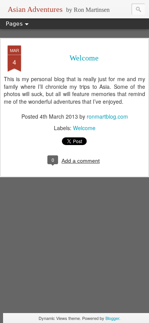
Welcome (84, 58)
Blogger (112, 318)
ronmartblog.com (107, 116)
